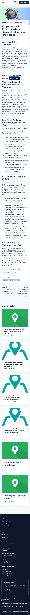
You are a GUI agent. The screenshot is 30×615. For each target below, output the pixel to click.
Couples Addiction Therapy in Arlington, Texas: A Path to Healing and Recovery (13, 397)
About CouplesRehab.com (7, 553)
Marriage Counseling (6, 523)
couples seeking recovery (9, 60)
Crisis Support (4, 569)
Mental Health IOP (5, 526)
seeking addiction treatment (13, 128)
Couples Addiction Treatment (15, 23)
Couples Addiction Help (8, 22)
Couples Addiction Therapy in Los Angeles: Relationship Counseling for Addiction (14, 497)
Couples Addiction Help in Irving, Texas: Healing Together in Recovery (14, 331)
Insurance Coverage (6, 541)
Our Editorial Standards (6, 555)
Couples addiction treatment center (11, 269)
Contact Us (4, 560)
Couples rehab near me (8, 275)
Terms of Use (4, 564)
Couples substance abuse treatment (11, 280)
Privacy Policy (4, 562)
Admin (5, 37)
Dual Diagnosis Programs (7, 530)
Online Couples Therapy (7, 521)
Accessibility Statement (6, 575)
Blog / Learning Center (6, 548)
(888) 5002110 (14, 78)
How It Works (4, 537)
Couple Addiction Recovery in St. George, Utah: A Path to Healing (7, 291)
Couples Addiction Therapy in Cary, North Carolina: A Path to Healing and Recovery (13, 430)
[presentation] (15, 318)
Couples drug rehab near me (9, 272)
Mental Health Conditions (7, 544)
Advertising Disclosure (6, 573)
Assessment (23, 2)
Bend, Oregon (12, 250)
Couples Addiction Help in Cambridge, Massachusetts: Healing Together (12, 463)
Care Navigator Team (6, 557)
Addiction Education (6, 546)
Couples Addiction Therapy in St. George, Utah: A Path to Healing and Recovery (14, 364)
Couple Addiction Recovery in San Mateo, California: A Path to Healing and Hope (22, 292)
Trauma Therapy (5, 528)
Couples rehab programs (8, 277)
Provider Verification (6, 571)
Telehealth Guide (5, 539)
